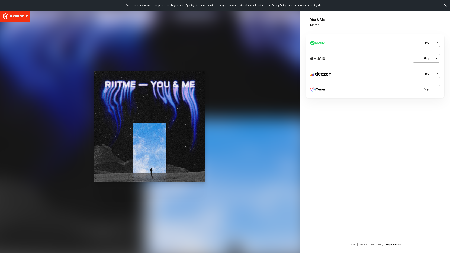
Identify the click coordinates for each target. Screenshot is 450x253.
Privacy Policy (279, 5)
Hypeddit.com (393, 244)
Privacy (363, 244)
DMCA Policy (376, 244)
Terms (352, 244)
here (321, 5)
